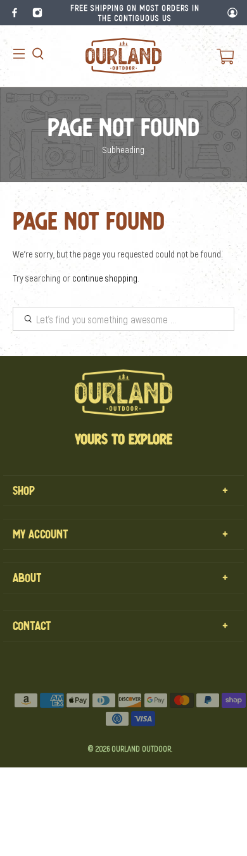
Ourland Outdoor (141, 748)
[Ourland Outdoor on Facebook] (15, 13)
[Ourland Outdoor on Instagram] (37, 13)
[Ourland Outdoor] (123, 56)
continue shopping (104, 277)
